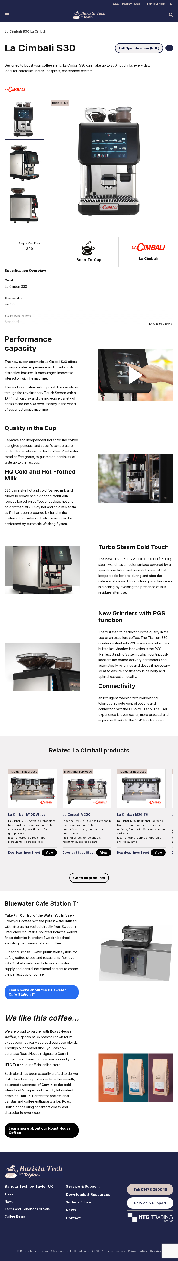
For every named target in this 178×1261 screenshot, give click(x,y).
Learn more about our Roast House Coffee (40, 1130)
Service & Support (83, 1186)
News (9, 1201)
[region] (89, 814)
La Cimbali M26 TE (132, 814)
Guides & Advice (78, 1202)
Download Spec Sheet (24, 852)
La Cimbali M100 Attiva (26, 814)
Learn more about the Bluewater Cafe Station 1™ (37, 992)
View (49, 852)
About (9, 1194)
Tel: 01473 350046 (159, 4)
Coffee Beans (15, 1216)
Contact (73, 1218)
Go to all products (89, 878)
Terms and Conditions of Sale (27, 1209)
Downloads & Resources (88, 1194)
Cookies (155, 1251)
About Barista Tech (127, 4)
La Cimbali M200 (76, 814)
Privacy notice (137, 1251)
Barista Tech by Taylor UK (29, 1186)
